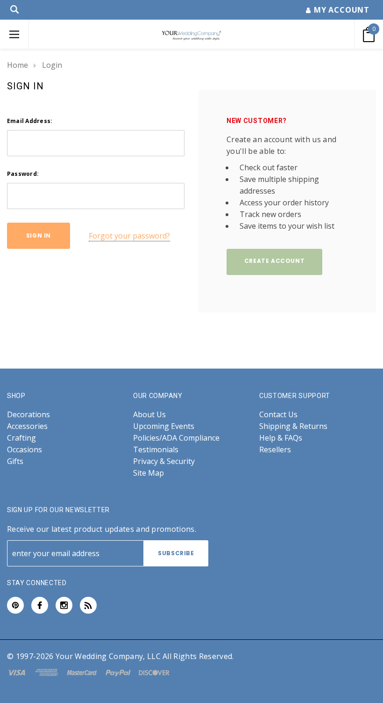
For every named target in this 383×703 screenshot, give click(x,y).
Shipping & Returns (293, 426)
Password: (23, 174)
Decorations (28, 414)
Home (17, 65)
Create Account (274, 261)
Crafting (21, 438)
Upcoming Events (163, 426)
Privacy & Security (164, 461)
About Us (149, 414)
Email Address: (29, 121)
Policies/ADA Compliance (176, 438)
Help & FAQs (280, 438)
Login (52, 65)
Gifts (15, 461)
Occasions (24, 449)
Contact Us (278, 414)
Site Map (148, 473)
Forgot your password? (129, 236)
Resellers (275, 449)
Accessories (27, 426)
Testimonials (155, 449)
